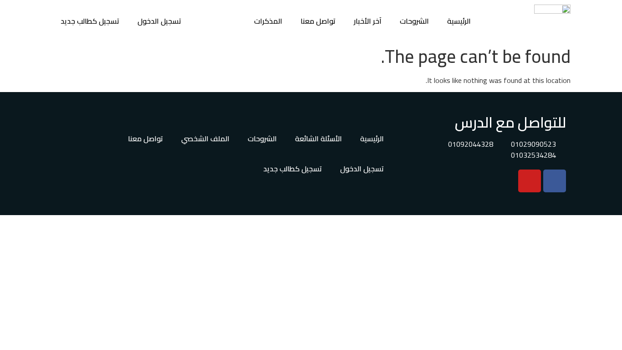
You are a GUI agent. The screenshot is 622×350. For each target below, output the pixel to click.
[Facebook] (554, 181)
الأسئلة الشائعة (318, 138)
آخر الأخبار (368, 21)
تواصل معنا (318, 21)
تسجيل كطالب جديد (90, 21)
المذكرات (268, 21)
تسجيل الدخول (159, 21)
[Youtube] (529, 181)
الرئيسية (459, 21)
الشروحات (414, 21)
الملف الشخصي (205, 138)
